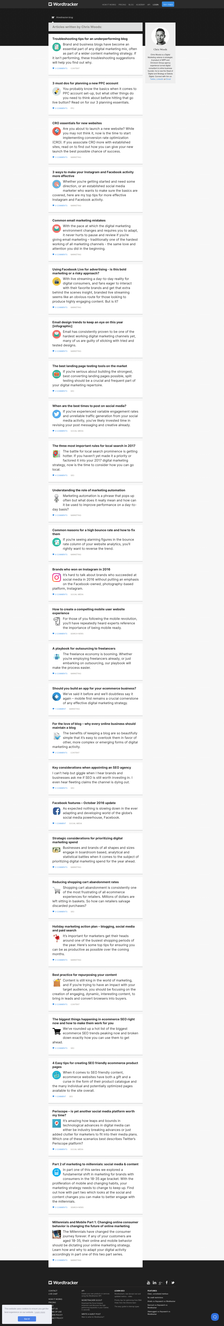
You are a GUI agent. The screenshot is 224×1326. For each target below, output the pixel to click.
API (148, 4)
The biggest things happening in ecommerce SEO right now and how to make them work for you (93, 1021)
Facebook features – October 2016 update (84, 803)
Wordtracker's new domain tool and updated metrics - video (127, 1295)
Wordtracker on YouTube (148, 1282)
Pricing (122, 4)
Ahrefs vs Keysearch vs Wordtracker (161, 1301)
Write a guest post (91, 1314)
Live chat (53, 1294)
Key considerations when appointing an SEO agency (91, 767)
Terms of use (55, 1312)
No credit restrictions (155, 1297)
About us (53, 1308)
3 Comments (61, 68)
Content (75, 68)
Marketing (76, 157)
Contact (52, 1291)
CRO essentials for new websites (77, 123)
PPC (72, 108)
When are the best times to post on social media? (89, 406)
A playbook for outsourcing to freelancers (83, 648)
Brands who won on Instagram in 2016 (81, 569)
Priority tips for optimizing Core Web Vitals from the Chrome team (128, 1301)
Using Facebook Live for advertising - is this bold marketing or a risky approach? (89, 271)
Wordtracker (63, 4)
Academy (140, 4)
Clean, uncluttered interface (158, 1293)
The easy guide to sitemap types (126, 1306)
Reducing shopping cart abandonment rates (85, 882)
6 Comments (61, 554)
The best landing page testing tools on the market (89, 366)
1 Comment (60, 709)
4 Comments (61, 254)
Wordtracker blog (64, 17)
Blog (131, 4)
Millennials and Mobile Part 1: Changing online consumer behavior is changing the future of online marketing (95, 1224)
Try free (168, 4)
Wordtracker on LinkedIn (154, 1282)
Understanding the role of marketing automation (88, 490)
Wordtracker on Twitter (172, 1282)
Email (168, 79)
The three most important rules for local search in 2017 (93, 446)
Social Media (77, 431)
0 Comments (61, 108)
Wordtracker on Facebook (166, 1282)
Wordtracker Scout (92, 1300)
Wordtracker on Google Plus (160, 1282)
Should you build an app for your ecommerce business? (94, 688)
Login (156, 4)
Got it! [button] (27, 1319)
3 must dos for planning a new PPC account (85, 83)
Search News (77, 633)
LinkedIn (159, 79)
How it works (109, 4)
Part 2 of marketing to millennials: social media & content (95, 1164)
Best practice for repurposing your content (84, 975)
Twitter (152, 79)
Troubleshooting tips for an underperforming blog (90, 39)
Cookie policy (55, 1315)
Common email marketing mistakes (79, 220)
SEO (72, 391)
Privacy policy (55, 1318)
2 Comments (61, 391)
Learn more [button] (40, 1312)
